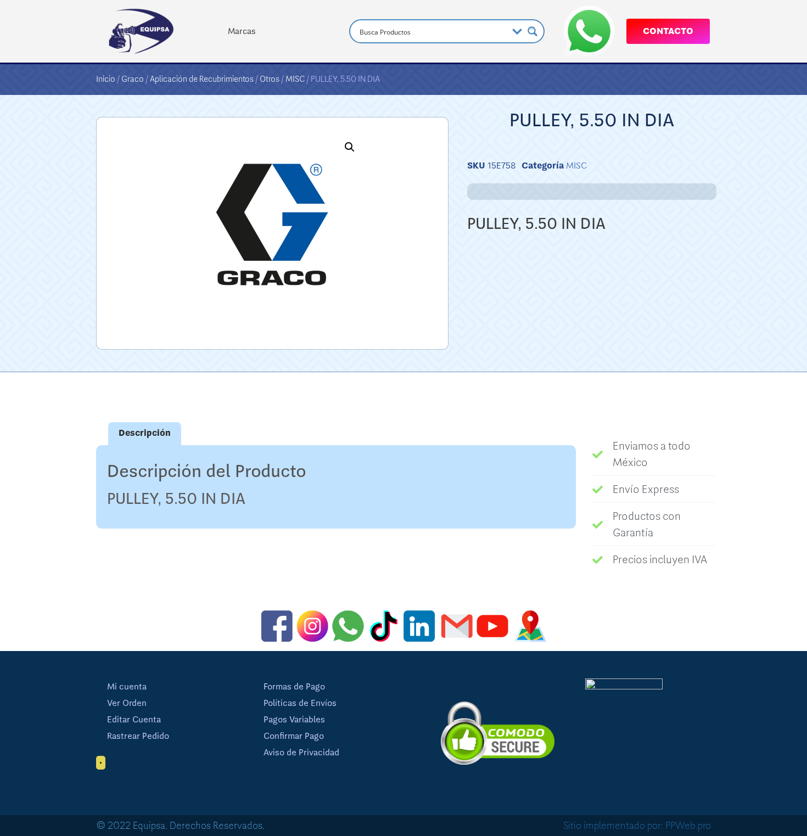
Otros (269, 79)
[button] (350, 147)
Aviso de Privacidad (301, 753)
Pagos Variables (294, 720)
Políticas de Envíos (300, 703)
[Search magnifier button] (532, 31)
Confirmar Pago (294, 736)
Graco (132, 79)
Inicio (105, 79)
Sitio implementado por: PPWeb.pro (637, 825)
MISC (295, 79)
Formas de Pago (294, 687)
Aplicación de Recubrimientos (202, 79)
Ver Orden (127, 703)
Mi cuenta (127, 687)
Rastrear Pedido (138, 736)
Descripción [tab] (145, 433)
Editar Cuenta (134, 720)
